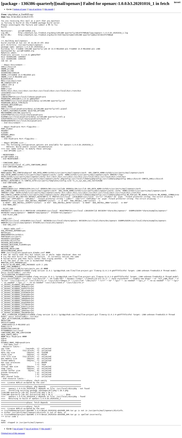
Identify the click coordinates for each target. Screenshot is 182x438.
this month (49, 9)
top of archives (35, 9)
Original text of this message (13, 433)
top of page (18, 429)
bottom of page (20, 9)
